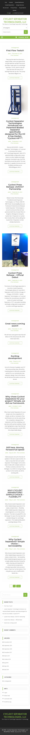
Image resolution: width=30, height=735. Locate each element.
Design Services (20, 5)
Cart (6, 2)
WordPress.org (7, 701)
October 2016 (7, 659)
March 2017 (7, 655)
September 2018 (8, 649)
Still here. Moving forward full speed (15, 448)
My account (6, 7)
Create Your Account (18, 13)
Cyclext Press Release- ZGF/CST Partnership (15, 187)
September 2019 (8, 645)
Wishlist (14, 10)
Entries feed (7, 695)
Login (9, 13)
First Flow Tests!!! (15, 50)
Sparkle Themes (21, 731)
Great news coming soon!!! (15, 324)
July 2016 (6, 662)
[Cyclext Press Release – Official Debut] (15, 250)
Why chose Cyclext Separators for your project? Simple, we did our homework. (15, 399)
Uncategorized (15, 47)
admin (9, 53)
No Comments (15, 55)
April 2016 (6, 669)
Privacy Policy (14, 7)
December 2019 (8, 642)
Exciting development (15, 357)
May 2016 (6, 666)
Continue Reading (14, 77)
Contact (11, 2)
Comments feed (8, 698)
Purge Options (22, 7)
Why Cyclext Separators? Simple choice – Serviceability (15, 542)
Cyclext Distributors (19, 2)
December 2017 (8, 652)
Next (18, 586)
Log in (5, 692)
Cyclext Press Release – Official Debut (15, 275)
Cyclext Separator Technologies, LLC (15, 20)
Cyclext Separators (9, 5)
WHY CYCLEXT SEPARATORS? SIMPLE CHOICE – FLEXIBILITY (15, 493)
